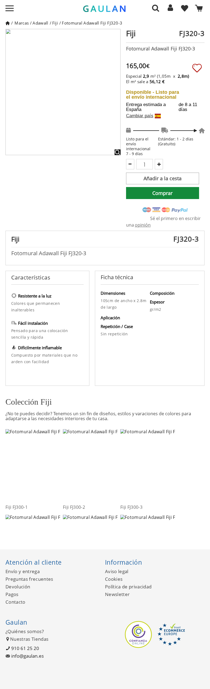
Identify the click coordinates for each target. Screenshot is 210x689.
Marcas (21, 23)
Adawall (40, 23)
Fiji (55, 23)
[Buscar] (155, 7)
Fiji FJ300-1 (16, 507)
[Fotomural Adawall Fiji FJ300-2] (114, 466)
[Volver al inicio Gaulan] (7, 23)
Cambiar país (139, 115)
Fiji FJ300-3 (131, 507)
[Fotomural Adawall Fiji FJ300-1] (56, 466)
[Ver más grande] (117, 152)
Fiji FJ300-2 (74, 507)
